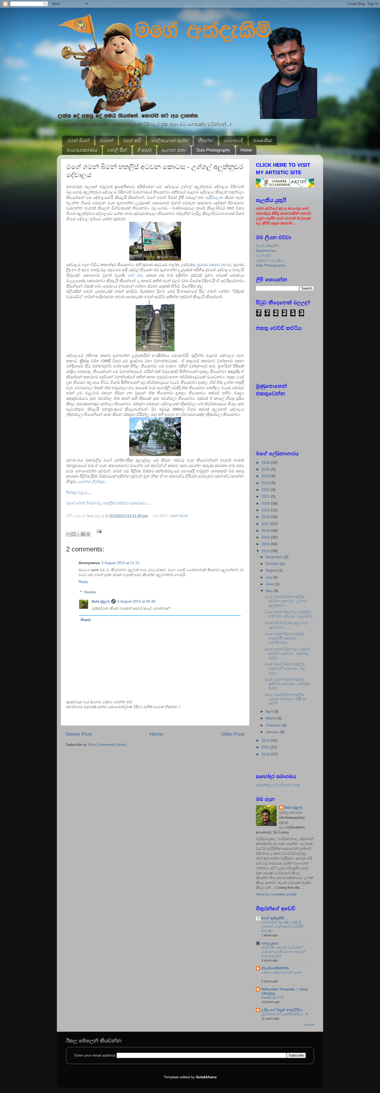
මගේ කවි (132, 140)
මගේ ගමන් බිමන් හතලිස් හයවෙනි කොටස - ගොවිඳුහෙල (284, 638)
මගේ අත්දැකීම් (267, 246)
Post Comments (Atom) (107, 745)
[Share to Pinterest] (88, 534)
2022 (266, 490)
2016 (266, 531)
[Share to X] (78, 534)
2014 (266, 544)
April (270, 712)
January (273, 732)
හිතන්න (205, 140)
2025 (266, 469)
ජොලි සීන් (117, 150)
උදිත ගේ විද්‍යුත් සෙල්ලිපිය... (283, 1010)
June (270, 584)
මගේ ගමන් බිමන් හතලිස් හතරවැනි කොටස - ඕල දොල (285, 668)
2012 (266, 740)
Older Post (232, 734)
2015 (266, 537)
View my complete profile (276, 894)
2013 (266, 551)
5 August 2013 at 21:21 (121, 563)
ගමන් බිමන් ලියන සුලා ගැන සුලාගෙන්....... (286, 625)
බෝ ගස (135, 275)
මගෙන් (106, 140)
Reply (83, 582)
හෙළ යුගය (269, 943)
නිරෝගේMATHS (275, 968)
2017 (266, 524)
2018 (266, 517)
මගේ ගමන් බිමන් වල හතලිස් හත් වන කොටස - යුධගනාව (289, 614)
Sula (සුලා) (101, 601)
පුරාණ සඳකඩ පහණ (214, 265)
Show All (309, 1024)
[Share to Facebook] (83, 534)
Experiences (266, 251)
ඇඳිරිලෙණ (214, 197)
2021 (266, 496)
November (275, 557)
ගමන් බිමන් (78, 140)
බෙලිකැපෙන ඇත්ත (169, 140)
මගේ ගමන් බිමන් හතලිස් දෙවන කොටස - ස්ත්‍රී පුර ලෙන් (285, 699)
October (273, 564)
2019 (266, 510)
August (272, 570)
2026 (266, 463)
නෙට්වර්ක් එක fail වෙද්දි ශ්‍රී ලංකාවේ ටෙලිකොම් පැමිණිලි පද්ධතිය (282, 926)
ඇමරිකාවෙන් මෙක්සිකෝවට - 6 (284, 1014)
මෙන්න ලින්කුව (92, 482)
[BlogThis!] (73, 534)
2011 (266, 747)
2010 (266, 754)
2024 (266, 476)
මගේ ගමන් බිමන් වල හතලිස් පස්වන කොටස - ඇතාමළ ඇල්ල (287, 653)
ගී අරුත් (144, 150)
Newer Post (79, 734)
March (271, 718)
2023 (266, 483)
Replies (90, 592)
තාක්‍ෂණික (262, 140)
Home (246, 150)
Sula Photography (213, 150)
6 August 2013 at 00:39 (136, 601)
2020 (266, 503)
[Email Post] (98, 531)
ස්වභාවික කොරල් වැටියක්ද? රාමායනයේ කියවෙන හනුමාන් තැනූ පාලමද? (283, 951)
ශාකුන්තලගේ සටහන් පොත (278, 785)
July (269, 577)
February (274, 725)
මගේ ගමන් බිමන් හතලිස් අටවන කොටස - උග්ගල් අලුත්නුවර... (286, 601)
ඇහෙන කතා (174, 150)
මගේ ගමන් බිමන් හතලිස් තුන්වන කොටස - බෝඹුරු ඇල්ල (287, 684)
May (270, 591)
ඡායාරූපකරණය (81, 150)
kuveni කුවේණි (272, 997)
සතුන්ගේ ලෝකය (270, 260)
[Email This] (68, 534)
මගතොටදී (233, 140)
